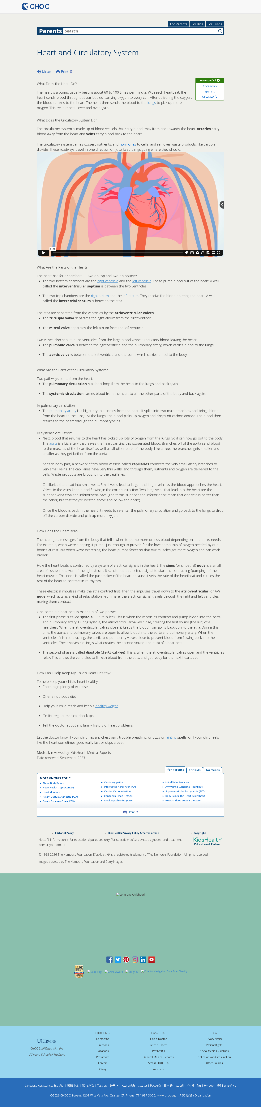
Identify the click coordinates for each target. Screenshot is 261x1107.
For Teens (215, 24)
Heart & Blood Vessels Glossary (182, 800)
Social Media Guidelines (214, 1051)
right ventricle (107, 281)
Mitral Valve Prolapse (177, 782)
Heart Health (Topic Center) (58, 787)
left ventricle (141, 281)
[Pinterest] (126, 959)
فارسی (142, 1085)
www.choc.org (166, 1095)
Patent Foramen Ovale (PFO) (59, 801)
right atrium (100, 295)
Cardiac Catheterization (117, 791)
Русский (155, 1085)
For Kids (197, 24)
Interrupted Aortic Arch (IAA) (120, 786)
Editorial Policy (64, 833)
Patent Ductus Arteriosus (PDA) (60, 796)
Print (64, 71)
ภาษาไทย (230, 1085)
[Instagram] (135, 959)
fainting (170, 737)
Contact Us (102, 1039)
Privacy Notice (214, 1039)
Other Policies (214, 1063)
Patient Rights (214, 1045)
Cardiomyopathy (113, 782)
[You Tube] (151, 959)
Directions (103, 1045)
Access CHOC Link (158, 1063)
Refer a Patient (158, 1045)
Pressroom (102, 1057)
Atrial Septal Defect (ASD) (118, 800)
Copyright (200, 833)
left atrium (131, 295)
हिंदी (219, 1085)
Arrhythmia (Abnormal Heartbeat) (184, 786)
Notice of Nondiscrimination (214, 1057)
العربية (180, 1085)
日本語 (168, 1085)
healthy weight (106, 706)
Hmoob (209, 1085)
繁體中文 (73, 1085)
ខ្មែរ (199, 1085)
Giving (102, 1069)
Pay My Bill (158, 1051)
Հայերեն (128, 1085)
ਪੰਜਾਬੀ (191, 1085)
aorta (53, 443)
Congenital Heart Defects (118, 796)
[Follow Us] (118, 959)
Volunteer (158, 1069)
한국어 (114, 1085)
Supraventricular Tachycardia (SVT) (184, 791)
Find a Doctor (158, 1039)
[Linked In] (143, 959)
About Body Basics (53, 783)
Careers (102, 1063)
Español (59, 1085)
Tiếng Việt (88, 1085)
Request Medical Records (158, 1057)
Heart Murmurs (51, 792)
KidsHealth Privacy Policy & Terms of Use (133, 833)
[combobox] (140, 31)
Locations (103, 1051)
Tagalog (102, 1085)
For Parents (178, 24)
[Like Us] (109, 959)
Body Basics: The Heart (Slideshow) (185, 796)
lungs (151, 102)
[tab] (212, 770)
